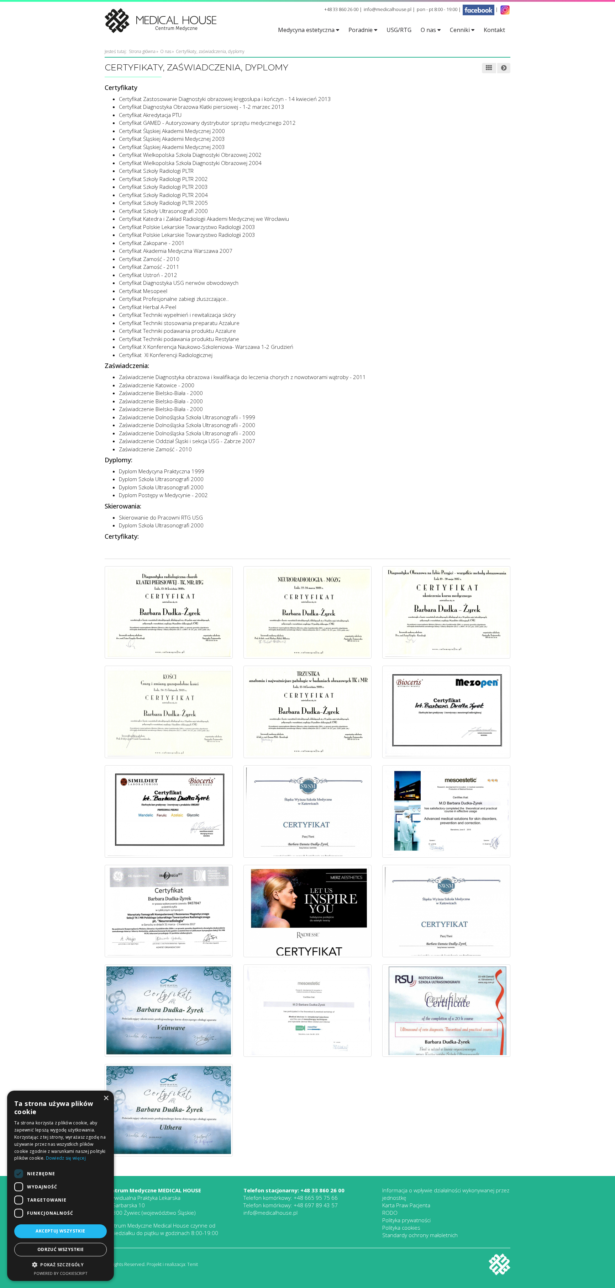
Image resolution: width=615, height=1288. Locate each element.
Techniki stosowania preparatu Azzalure (191, 322)
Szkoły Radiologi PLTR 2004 (175, 194)
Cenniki (460, 30)
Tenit (192, 1264)
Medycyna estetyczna (307, 30)
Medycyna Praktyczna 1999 (170, 471)
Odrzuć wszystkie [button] (60, 1249)
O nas (429, 30)
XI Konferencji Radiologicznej (177, 354)
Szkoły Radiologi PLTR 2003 (175, 186)
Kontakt (494, 30)
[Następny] (503, 68)
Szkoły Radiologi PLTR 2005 (175, 202)
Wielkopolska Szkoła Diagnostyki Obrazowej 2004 (202, 162)
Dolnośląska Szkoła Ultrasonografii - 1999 (204, 417)
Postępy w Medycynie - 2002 (172, 495)
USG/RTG (399, 30)
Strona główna (142, 51)
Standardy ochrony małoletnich (420, 1235)
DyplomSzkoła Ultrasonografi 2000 (161, 525)
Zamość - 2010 (161, 258)
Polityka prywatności (406, 1220)
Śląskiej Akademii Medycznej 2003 (184, 138)
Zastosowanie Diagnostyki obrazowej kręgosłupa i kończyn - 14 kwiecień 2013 (237, 98)
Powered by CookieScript (61, 1273)
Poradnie (361, 30)
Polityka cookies (401, 1227)
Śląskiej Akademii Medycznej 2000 (184, 130)
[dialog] (60, 1186)
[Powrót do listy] (489, 68)
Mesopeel (155, 290)
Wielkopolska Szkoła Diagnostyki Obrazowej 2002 (202, 154)
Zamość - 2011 (161, 266)
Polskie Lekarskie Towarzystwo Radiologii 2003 (199, 226)
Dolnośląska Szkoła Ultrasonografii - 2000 (204, 425)
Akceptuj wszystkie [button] (60, 1231)
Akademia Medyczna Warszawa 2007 (187, 250)
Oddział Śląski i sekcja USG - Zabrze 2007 (204, 441)
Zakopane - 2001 (164, 242)
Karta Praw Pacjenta (406, 1205)
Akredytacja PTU (162, 114)
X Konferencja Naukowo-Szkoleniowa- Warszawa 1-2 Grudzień (218, 346)
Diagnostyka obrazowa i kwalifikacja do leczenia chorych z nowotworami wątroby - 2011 (260, 376)
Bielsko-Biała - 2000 (178, 392)
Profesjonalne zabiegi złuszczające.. (186, 298)
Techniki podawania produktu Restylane (191, 338)
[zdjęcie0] (168, 611)
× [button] (106, 1098)
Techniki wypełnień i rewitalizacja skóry (189, 314)
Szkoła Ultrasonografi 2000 (170, 479)
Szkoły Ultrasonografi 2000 (175, 210)
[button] (60, 1265)
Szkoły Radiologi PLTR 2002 (175, 178)
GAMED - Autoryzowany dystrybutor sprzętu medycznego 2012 (219, 122)
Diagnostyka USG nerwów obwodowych (190, 282)
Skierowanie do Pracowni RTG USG (161, 517)
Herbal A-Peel (159, 306)
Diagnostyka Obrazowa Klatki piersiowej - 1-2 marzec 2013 (213, 106)
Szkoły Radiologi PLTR (168, 170)
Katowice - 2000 (174, 385)
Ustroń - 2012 (160, 274)
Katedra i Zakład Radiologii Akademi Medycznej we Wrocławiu (216, 218)
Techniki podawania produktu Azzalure (189, 330)
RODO (390, 1212)
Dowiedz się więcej (66, 1158)
